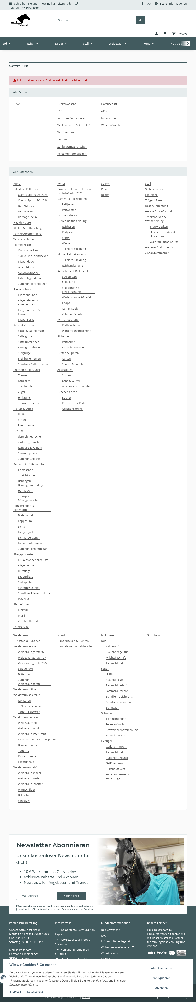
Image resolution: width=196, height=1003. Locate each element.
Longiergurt (25, 532)
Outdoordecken (28, 250)
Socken (66, 375)
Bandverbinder (27, 745)
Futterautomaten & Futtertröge (118, 776)
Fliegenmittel (26, 565)
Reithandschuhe (72, 265)
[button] (156, 33)
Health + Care (22, 222)
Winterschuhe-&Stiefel (76, 297)
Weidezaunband (28, 728)
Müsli (21, 615)
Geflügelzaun (114, 763)
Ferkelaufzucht (115, 724)
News (16, 104)
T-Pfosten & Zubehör (26, 641)
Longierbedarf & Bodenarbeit (23, 508)
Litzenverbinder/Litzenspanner (38, 739)
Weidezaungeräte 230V (32, 663)
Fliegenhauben (27, 295)
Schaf (104, 668)
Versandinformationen (71, 153)
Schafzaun (112, 707)
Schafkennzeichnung (119, 696)
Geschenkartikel (72, 408)
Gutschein (153, 635)
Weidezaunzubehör (25, 767)
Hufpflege (24, 571)
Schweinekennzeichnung (122, 730)
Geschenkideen (67, 392)
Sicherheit (63, 336)
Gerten (66, 358)
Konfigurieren (162, 978)
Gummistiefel (70, 308)
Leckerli (23, 610)
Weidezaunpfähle (24, 689)
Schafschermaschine (119, 702)
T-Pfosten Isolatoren (31, 706)
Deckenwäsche (66, 104)
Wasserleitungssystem (164, 242)
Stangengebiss (27, 453)
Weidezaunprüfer (29, 778)
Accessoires (64, 369)
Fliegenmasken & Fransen (29, 312)
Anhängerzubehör (157, 253)
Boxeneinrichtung (156, 206)
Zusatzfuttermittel (29, 621)
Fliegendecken (27, 261)
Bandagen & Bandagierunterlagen (31, 483)
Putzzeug (24, 599)
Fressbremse (26, 425)
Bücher (66, 397)
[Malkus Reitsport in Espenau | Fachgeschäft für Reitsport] (20, 20)
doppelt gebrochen (30, 436)
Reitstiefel (68, 282)
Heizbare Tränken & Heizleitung (162, 234)
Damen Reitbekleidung (72, 199)
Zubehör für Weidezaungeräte (29, 682)
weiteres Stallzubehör (159, 247)
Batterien (24, 674)
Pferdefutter (21, 604)
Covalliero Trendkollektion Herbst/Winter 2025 (74, 191)
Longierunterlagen (30, 543)
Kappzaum (25, 521)
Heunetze (151, 194)
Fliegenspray (26, 319)
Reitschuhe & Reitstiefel (72, 271)
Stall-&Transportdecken (33, 256)
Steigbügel (25, 353)
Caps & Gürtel (71, 381)
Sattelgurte (25, 336)
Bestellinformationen (173, 3)
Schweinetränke (116, 735)
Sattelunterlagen (28, 342)
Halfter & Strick (23, 408)
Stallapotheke (26, 582)
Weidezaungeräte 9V (31, 652)
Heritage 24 (25, 211)
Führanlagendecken (30, 278)
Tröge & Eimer (154, 200)
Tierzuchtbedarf (116, 663)
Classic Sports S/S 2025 (32, 194)
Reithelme (68, 342)
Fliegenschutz (22, 289)
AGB (104, 111)
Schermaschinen (28, 587)
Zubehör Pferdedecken (32, 284)
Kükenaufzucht (115, 769)
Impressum (16, 991)
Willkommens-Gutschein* (73, 125)
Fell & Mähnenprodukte (33, 560)
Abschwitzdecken (29, 272)
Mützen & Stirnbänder (76, 386)
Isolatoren (24, 700)
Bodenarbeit (26, 515)
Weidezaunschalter (30, 784)
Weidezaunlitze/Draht (32, 734)
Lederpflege (25, 576)
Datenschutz (35, 991)
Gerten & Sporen (68, 353)
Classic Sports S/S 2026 (32, 200)
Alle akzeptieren (161, 968)
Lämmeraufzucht (117, 691)
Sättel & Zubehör (24, 325)
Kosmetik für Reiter (74, 403)
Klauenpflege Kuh (117, 652)
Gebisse (18, 431)
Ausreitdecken (27, 267)
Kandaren (24, 381)
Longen (22, 526)
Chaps (66, 303)
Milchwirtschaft (116, 657)
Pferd (104, 189)
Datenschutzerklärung (67, 905)
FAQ (148, 3)
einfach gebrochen (30, 442)
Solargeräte (25, 668)
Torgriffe (23, 750)
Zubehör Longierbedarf (33, 549)
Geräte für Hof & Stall (159, 211)
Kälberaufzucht (116, 646)
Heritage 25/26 (27, 217)
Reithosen (68, 226)
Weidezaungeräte (24, 646)
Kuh (103, 641)
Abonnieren (71, 895)
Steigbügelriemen (29, 358)
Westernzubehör (24, 239)
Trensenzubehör (28, 403)
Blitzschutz (25, 795)
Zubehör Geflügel (117, 757)
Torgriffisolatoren (29, 711)
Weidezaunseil (27, 723)
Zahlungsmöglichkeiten (72, 146)
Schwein (106, 713)
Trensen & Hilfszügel (26, 369)
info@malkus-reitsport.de (55, 3)
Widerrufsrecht (111, 125)
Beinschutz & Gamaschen (29, 464)
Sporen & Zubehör (74, 364)
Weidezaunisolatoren (27, 695)
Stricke (22, 420)
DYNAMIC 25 (26, 206)
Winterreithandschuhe (76, 331)
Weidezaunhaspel (29, 773)
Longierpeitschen (29, 537)
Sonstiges (24, 800)
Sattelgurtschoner (29, 347)
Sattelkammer (154, 189)
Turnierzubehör (67, 215)
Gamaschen (25, 470)
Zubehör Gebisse (29, 459)
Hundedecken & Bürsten (73, 641)
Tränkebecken (159, 226)
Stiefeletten (69, 276)
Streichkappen (27, 475)
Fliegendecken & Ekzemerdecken (28, 302)
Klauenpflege (114, 680)
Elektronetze (26, 762)
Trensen (23, 375)
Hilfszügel (24, 397)
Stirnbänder (25, 386)
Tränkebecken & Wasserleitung (155, 219)
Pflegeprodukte (23, 554)
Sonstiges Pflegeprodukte (34, 593)
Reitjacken (68, 204)
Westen (67, 243)
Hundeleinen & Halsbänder (74, 646)
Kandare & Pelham (30, 447)
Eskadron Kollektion (26, 189)
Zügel (21, 392)
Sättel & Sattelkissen (31, 331)
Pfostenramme (27, 756)
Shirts (65, 237)
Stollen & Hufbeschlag (27, 228)
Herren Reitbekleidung (72, 221)
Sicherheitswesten (74, 347)
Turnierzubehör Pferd (27, 233)
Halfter (22, 414)
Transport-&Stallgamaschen (29, 498)
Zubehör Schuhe (72, 314)
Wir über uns (65, 132)
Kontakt (62, 139)
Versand (86, 997)
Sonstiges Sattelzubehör (33, 364)
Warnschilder (26, 789)
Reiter (105, 194)
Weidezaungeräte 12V (32, 657)
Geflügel (106, 741)
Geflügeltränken (116, 746)
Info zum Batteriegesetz (72, 118)
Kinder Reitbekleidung (71, 254)
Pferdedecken (22, 245)
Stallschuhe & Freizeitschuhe (71, 290)
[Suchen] (140, 20)
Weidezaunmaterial (25, 717)
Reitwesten (69, 210)
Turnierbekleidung (74, 249)
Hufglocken (25, 490)
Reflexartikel (21, 626)
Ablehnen (161, 988)
